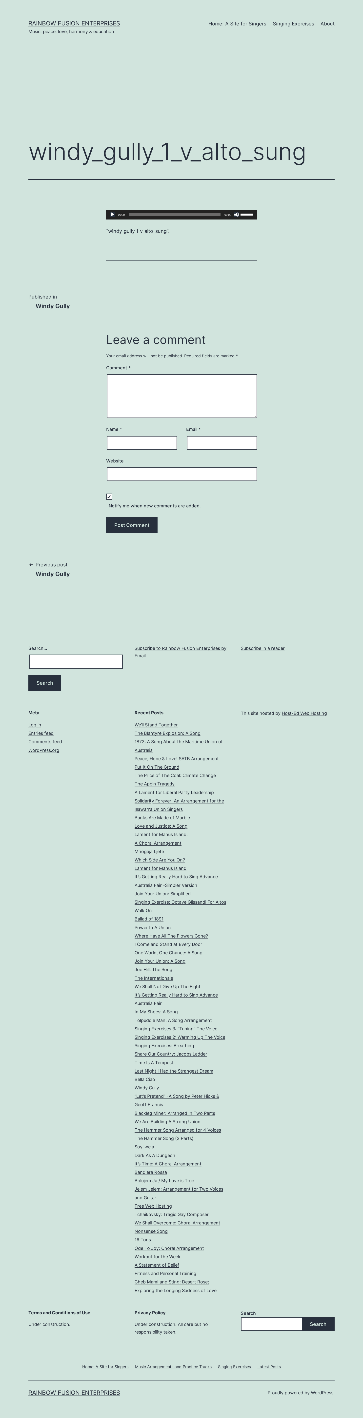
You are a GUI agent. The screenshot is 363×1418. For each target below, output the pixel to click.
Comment (118, 367)
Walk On (143, 910)
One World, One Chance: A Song (168, 952)
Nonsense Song (151, 1231)
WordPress (322, 1392)
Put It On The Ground (157, 767)
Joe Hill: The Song (153, 969)
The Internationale (154, 978)
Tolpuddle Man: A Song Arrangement (173, 1020)
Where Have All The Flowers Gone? (171, 936)
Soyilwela (144, 1146)
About (328, 24)
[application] (181, 215)
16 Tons (143, 1239)
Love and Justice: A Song (161, 826)
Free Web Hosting (153, 1206)
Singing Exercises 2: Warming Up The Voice (180, 1037)
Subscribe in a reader (263, 648)
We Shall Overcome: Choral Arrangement (177, 1222)
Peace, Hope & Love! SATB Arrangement (177, 758)
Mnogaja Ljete (149, 851)
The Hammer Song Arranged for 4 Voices (178, 1130)
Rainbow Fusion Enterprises (74, 23)
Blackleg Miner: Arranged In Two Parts (175, 1113)
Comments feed (45, 741)
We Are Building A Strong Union (168, 1121)
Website (115, 460)
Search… (37, 648)
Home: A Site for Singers (237, 24)
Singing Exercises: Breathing (164, 1045)
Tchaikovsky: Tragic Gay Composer (172, 1214)
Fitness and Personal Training (165, 1273)
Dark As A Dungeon (155, 1155)
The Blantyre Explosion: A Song (168, 733)
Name (114, 429)
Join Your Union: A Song (160, 961)
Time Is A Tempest (154, 1062)
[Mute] (236, 214)
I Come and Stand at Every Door (168, 944)
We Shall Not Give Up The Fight (168, 986)
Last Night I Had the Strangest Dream (174, 1071)
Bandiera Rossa (151, 1172)
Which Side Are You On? (160, 859)
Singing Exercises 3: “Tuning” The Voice (176, 1028)
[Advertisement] (181, 94)
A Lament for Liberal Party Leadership (174, 792)
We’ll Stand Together (156, 724)
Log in (34, 724)
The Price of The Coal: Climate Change (175, 775)
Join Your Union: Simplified (163, 893)
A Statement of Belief (157, 1265)
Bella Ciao (145, 1079)
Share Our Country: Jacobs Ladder (171, 1054)
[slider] (247, 214)
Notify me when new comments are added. (155, 505)
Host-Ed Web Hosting (304, 713)
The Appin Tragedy (155, 783)
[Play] (112, 214)
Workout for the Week (158, 1256)
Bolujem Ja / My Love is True (164, 1180)
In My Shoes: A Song (156, 1011)
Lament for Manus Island (160, 868)
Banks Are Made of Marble (162, 817)
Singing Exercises (293, 24)
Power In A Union (153, 927)
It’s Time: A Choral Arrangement (168, 1163)
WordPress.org (43, 750)
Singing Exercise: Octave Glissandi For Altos (180, 902)
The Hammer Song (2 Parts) (164, 1138)
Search (248, 1313)
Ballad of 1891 (149, 918)
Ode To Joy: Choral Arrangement (169, 1248)
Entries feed (41, 733)
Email (193, 429)
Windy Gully (147, 1087)
